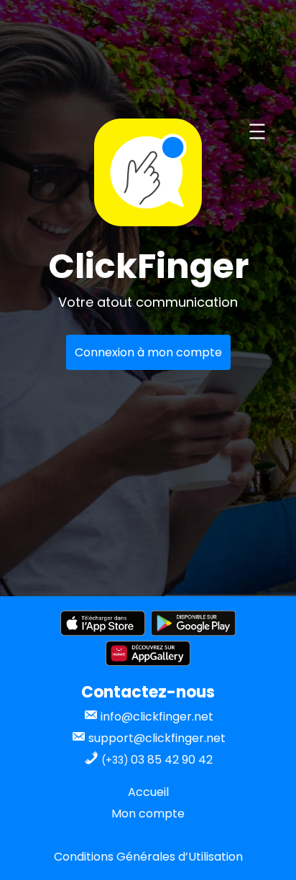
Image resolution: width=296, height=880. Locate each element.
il (166, 792)
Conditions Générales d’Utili (131, 856)
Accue (146, 792)
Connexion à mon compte (148, 352)
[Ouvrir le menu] (257, 131)
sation (225, 856)
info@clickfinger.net (155, 716)
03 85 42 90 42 (157, 759)
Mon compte (148, 813)
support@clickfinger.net (155, 738)
